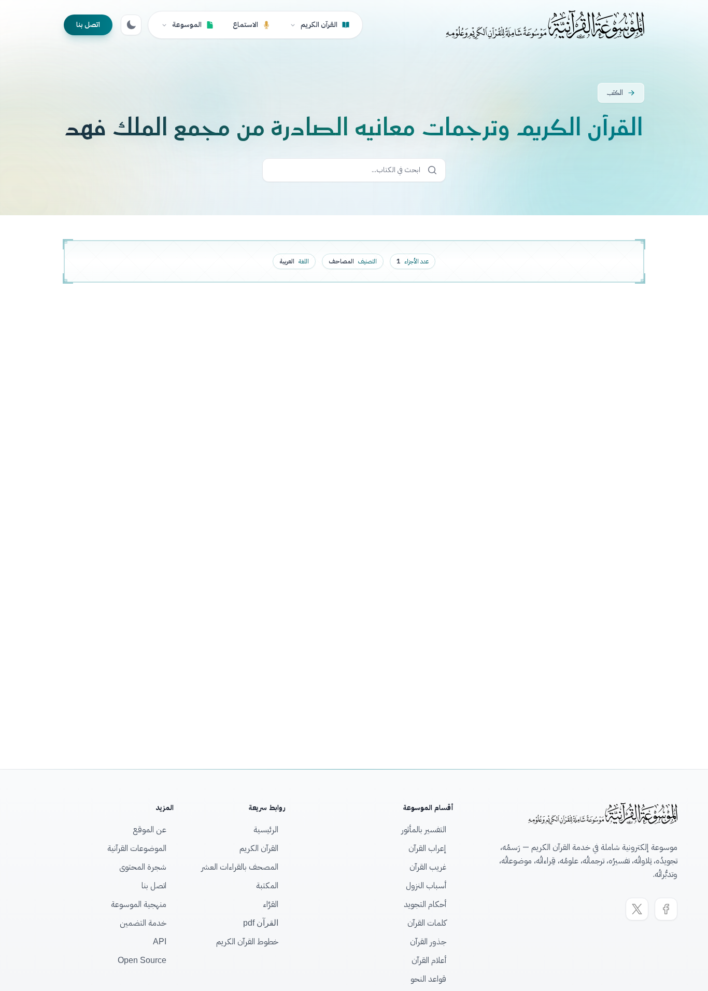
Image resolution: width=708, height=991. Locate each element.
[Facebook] (666, 909)
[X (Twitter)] (637, 909)
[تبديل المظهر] (131, 25)
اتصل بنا (88, 24)
